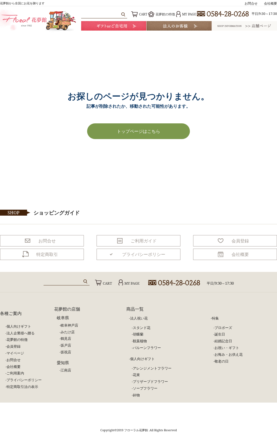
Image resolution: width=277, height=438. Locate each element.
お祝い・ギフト (227, 347)
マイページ (15, 353)
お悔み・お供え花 (229, 354)
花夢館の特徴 (165, 14)
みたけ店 (68, 332)
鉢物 (136, 395)
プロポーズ (223, 327)
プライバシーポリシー (24, 379)
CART (143, 14)
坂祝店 (66, 352)
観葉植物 (140, 340)
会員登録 (13, 346)
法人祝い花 (139, 318)
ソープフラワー (145, 388)
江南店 (66, 370)
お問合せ (251, 3)
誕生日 (220, 334)
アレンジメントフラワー (152, 368)
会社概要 (270, 3)
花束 (136, 374)
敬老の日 (222, 361)
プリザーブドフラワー (150, 381)
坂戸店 (66, 345)
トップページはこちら (138, 131)
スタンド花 (141, 327)
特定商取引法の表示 (22, 386)
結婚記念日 (223, 340)
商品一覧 (135, 309)
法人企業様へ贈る (20, 333)
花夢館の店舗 (67, 309)
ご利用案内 (15, 373)
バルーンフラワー (147, 347)
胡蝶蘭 (138, 334)
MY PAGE (189, 14)
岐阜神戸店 (69, 325)
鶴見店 (66, 338)
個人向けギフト (18, 326)
